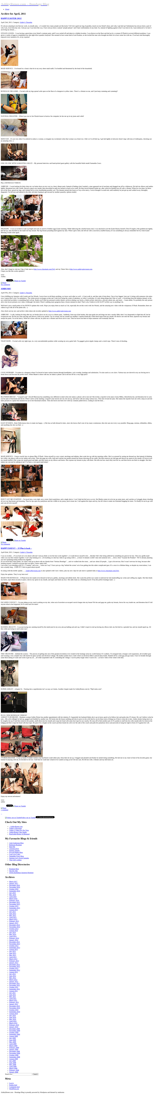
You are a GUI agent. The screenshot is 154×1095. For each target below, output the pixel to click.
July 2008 (12, 1061)
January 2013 (13, 963)
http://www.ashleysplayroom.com (81, 269)
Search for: (8, 1074)
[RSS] (1, 813)
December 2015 (14, 902)
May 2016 (12, 895)
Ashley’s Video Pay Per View (19, 830)
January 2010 (13, 1027)
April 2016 (12, 897)
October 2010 (13, 1010)
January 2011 (13, 1004)
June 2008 (12, 1063)
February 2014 (14, 938)
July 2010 (12, 1015)
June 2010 (12, 1017)
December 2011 (14, 983)
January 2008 (13, 1072)
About (7, 9)
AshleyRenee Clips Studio (18, 832)
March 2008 (13, 1068)
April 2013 (12, 957)
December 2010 (14, 1006)
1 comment (4, 810)
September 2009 (14, 1034)
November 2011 (14, 985)
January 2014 (13, 940)
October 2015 (13, 906)
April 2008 (12, 1066)
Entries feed (13, 1085)
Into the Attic (13, 871)
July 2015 (12, 912)
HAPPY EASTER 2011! (11, 18)
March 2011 (13, 1000)
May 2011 (12, 997)
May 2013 (12, 955)
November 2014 (14, 927)
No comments (5, 284)
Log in (11, 1083)
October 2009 (13, 1032)
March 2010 (13, 1023)
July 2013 (12, 951)
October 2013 (13, 946)
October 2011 (13, 987)
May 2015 (12, 915)
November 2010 (14, 1008)
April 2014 (12, 936)
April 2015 (12, 917)
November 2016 (14, 887)
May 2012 (12, 978)
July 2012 (12, 974)
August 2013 (13, 949)
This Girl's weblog (15, 860)
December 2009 (14, 1029)
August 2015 (13, 910)
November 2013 (14, 944)
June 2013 (12, 953)
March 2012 (13, 980)
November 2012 (14, 966)
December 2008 (14, 1051)
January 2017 (13, 883)
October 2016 (13, 889)
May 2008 (12, 1064)
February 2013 (14, 961)
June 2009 (12, 1040)
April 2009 (12, 1044)
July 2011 (12, 993)
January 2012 (13, 981)
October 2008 (13, 1055)
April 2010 (12, 1021)
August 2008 (13, 1059)
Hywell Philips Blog (16, 852)
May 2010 (12, 1019)
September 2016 (14, 891)
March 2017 (13, 881)
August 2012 (13, 972)
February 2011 (14, 1002)
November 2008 (14, 1053)
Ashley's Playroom (15, 828)
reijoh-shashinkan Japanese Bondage (21, 873)
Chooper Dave (14, 849)
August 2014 (13, 931)
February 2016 (14, 900)
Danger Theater (14, 850)
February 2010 (14, 1025)
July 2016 (12, 893)
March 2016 (13, 898)
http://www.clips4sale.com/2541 (44, 269)
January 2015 (13, 923)
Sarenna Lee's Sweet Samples (19, 858)
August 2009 (13, 1036)
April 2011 (12, 998)
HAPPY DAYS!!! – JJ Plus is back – (16, 548)
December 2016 (14, 885)
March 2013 (13, 959)
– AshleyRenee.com (16, 826)
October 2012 (13, 968)
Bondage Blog (14, 869)
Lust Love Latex (14, 854)
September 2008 (14, 1057)
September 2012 (14, 970)
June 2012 (12, 976)
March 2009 (13, 1046)
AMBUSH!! (6, 289)
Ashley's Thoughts (26, 22)
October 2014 (13, 929)
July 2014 (12, 932)
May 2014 (12, 934)
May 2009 (12, 1042)
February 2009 (14, 1047)
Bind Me (12, 847)
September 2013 (14, 947)
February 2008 (14, 1070)
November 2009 (14, 1030)
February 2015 (14, 921)
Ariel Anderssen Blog (16, 843)
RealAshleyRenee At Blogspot (19, 834)
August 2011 (13, 991)
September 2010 (14, 1012)
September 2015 (14, 908)
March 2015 (13, 919)
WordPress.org (14, 1089)
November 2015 (14, 904)
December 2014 (14, 925)
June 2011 (12, 995)
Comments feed (14, 1087)
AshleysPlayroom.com (33, 571)
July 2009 (12, 1038)
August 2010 (13, 1014)
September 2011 (14, 989)
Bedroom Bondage (15, 845)
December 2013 (14, 942)
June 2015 (12, 914)
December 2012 (14, 964)
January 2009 (13, 1049)
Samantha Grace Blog (16, 856)
